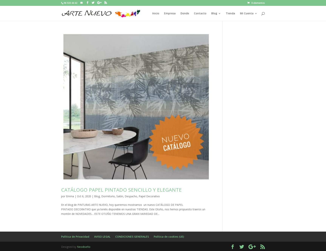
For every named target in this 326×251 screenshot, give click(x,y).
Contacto (200, 13)
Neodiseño (83, 247)
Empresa (170, 13)
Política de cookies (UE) (169, 236)
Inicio (155, 13)
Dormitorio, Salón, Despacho (119, 196)
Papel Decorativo (149, 196)
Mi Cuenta (247, 13)
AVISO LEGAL (102, 236)
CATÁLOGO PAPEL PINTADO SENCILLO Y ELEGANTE (121, 189)
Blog (214, 13)
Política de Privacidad (75, 236)
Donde (185, 13)
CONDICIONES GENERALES (132, 236)
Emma (70, 196)
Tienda (230, 13)
